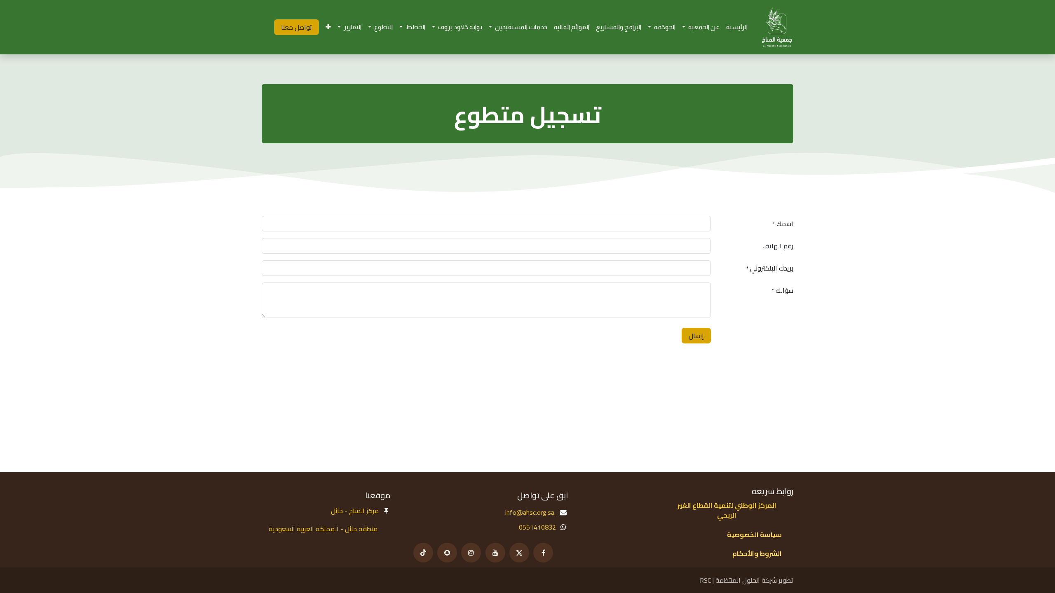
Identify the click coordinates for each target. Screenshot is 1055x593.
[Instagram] (471, 553)
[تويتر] (519, 553)
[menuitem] (737, 27)
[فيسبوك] (543, 553)
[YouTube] (495, 553)
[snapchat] (447, 553)
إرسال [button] (696, 335)
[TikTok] (423, 553)
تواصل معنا (296, 27)
